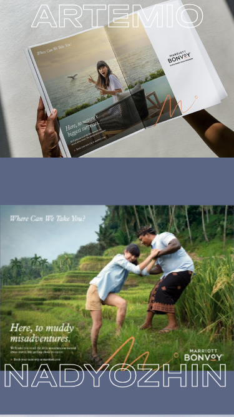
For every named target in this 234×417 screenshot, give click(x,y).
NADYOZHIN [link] (116, 374)
